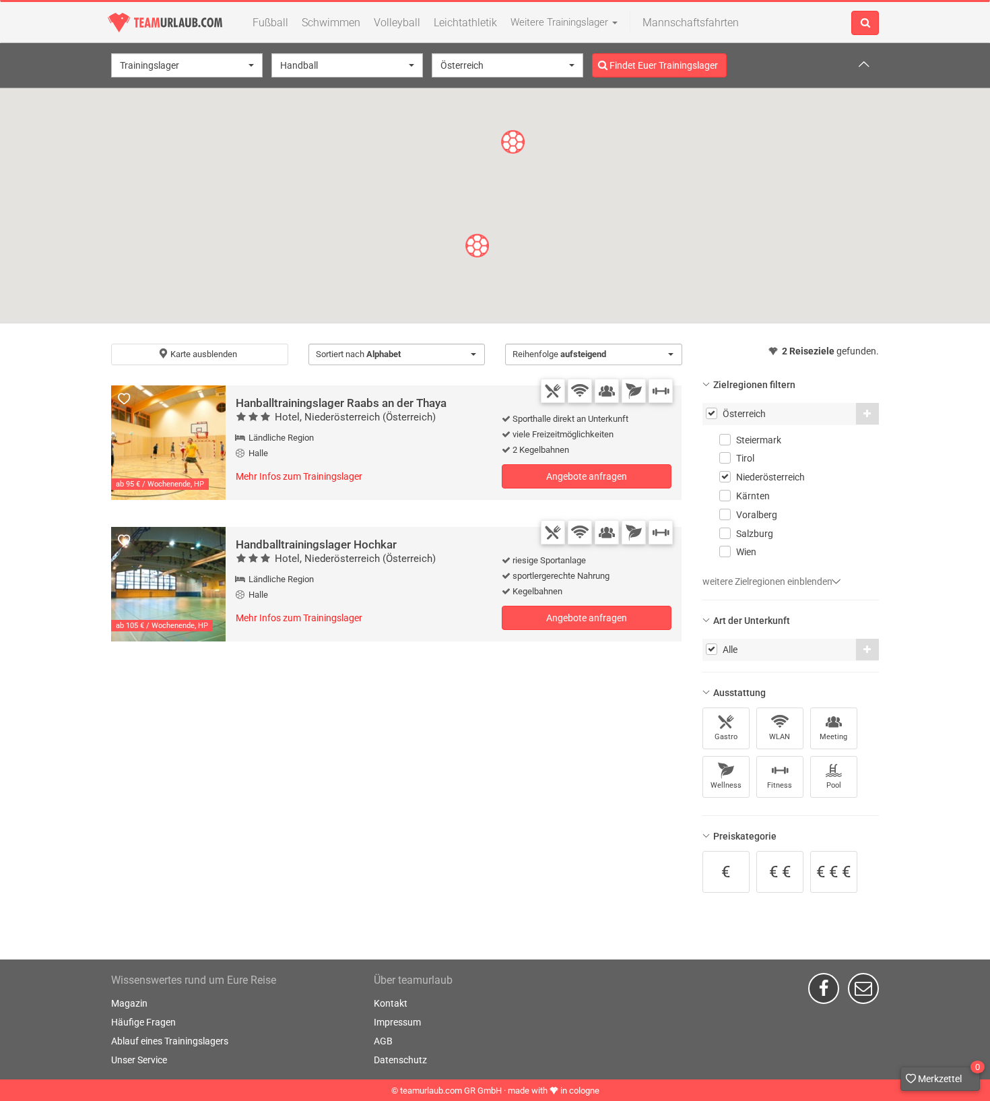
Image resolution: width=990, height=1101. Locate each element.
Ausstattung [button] (739, 692)
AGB (383, 1041)
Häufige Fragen (143, 1022)
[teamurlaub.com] (165, 22)
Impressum (397, 1022)
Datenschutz (400, 1060)
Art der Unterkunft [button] (751, 620)
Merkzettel (948, 1075)
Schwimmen (331, 22)
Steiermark (758, 440)
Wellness (726, 785)
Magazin (129, 1003)
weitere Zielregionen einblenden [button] (768, 581)
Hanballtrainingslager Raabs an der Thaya (341, 403)
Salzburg (754, 533)
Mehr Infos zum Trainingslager (299, 476)
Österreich (744, 413)
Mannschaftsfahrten (690, 22)
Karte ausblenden (202, 354)
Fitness (779, 785)
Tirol (745, 458)
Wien (746, 551)
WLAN (779, 736)
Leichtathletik (465, 22)
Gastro (726, 736)
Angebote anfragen (586, 476)
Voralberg (756, 514)
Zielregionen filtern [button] (754, 384)
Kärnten (753, 496)
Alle (730, 649)
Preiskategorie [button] (745, 836)
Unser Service (139, 1060)
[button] (187, 65)
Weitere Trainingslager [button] (560, 22)
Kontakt (390, 1003)
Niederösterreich (770, 477)
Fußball (270, 22)
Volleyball (397, 22)
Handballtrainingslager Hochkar (316, 544)
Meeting (833, 736)
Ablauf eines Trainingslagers (169, 1041)
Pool (833, 785)
